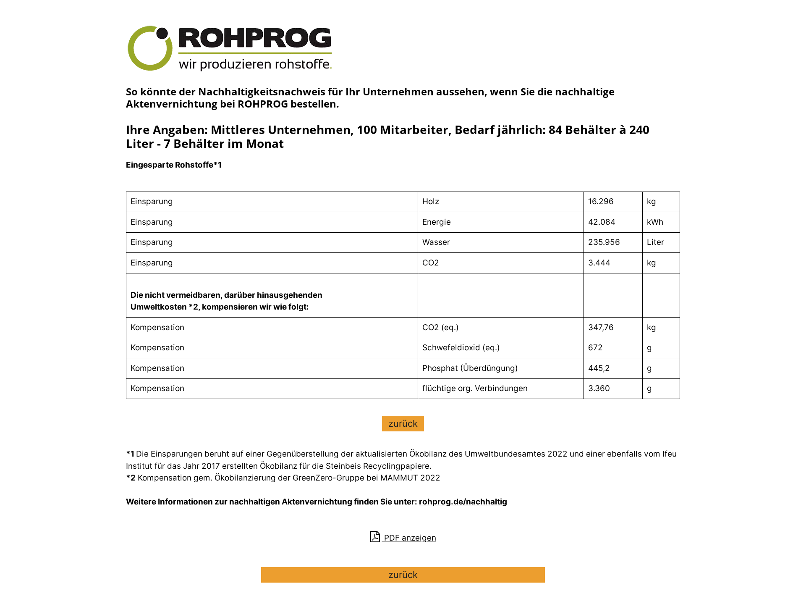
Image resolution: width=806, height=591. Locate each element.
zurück (403, 423)
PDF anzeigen (409, 538)
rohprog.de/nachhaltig (463, 502)
